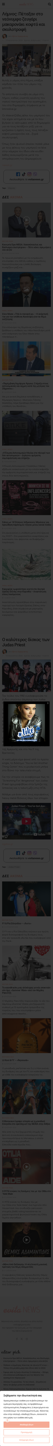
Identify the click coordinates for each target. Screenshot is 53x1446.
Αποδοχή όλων (26, 1425)
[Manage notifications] (7, 1420)
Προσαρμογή (26, 1432)
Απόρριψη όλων (26, 1440)
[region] (26, 1418)
